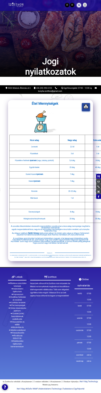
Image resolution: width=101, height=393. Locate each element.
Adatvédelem (45, 372)
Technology (57, 372)
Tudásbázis (68, 372)
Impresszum (18, 278)
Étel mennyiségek (18, 289)
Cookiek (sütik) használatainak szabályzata (17, 300)
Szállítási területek (18, 286)
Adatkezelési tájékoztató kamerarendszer (17, 327)
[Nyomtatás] (86, 91)
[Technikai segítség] (5, 387)
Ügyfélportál (79, 372)
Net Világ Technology (89, 365)
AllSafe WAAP (32, 372)
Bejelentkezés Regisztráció (85, 5)
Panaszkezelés (18, 316)
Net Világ (21, 372)
